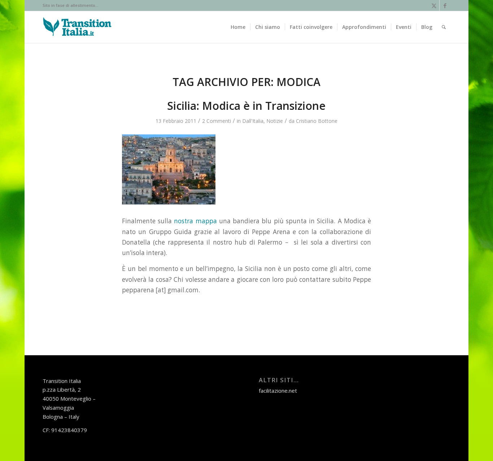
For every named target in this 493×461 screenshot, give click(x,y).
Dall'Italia (252, 120)
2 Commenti (216, 120)
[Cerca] (443, 27)
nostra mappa (195, 221)
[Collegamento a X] (434, 5)
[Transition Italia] (77, 27)
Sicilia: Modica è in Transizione (246, 105)
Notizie (274, 120)
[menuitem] (238, 27)
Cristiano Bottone (316, 120)
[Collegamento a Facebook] (445, 5)
